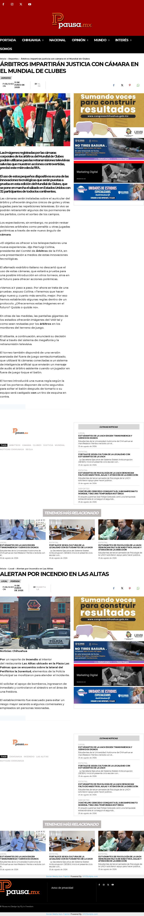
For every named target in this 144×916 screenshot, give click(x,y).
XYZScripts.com (90, 914)
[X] (20, 4)
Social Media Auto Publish (58, 914)
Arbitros (14, 445)
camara (26, 445)
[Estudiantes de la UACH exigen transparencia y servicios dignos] (23, 529)
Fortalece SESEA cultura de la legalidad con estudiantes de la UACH (104, 455)
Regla (29, 449)
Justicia (48, 445)
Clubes (37, 445)
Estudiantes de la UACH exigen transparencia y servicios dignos (105, 437)
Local (81, 433)
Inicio (3, 59)
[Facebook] (113, 85)
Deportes (13, 59)
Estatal (82, 452)
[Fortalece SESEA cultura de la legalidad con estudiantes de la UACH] (72, 529)
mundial (60, 445)
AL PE (39, 85)
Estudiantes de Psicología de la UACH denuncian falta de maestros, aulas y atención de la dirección (108, 474)
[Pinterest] (129, 85)
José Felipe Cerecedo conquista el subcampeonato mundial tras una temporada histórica (108, 492)
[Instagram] (12, 4)
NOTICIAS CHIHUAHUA (12, 449)
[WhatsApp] (137, 85)
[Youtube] (29, 4)
